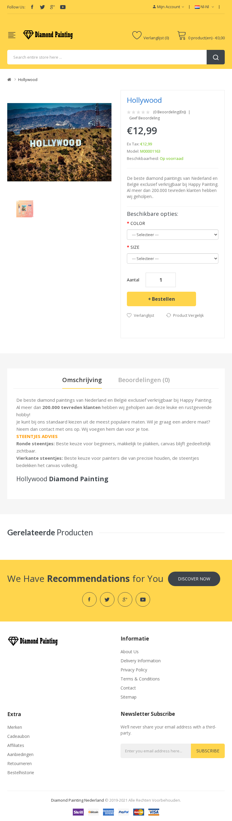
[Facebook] (32, 6)
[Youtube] (62, 6)
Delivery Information (141, 661)
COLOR (137, 223)
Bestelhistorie (20, 772)
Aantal (133, 280)
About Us (130, 651)
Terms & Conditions (140, 679)
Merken (14, 727)
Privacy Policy (134, 670)
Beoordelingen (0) (144, 380)
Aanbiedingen (20, 754)
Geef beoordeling (144, 118)
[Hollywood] (24, 208)
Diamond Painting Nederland (77, 800)
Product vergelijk (188, 315)
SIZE (134, 247)
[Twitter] (42, 6)
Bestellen (163, 299)
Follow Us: (16, 7)
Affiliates (15, 745)
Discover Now (194, 579)
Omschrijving (82, 380)
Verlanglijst (144, 315)
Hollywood (27, 79)
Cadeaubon (18, 736)
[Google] (52, 6)
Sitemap (129, 697)
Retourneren (19, 763)
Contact (128, 688)
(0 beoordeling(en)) (169, 112)
